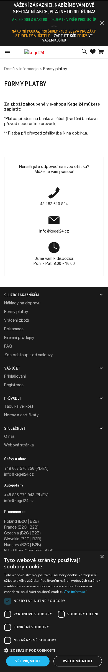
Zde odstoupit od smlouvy (28, 354)
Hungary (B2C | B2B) (22, 544)
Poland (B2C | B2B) (21, 521)
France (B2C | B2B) (21, 527)
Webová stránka (19, 445)
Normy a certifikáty (21, 414)
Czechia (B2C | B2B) (22, 533)
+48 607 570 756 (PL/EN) (26, 468)
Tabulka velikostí (19, 406)
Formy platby (16, 311)
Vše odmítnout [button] (77, 661)
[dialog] (54, 611)
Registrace (14, 384)
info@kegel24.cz (19, 474)
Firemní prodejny (19, 337)
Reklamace (14, 328)
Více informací (75, 591)
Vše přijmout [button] (27, 661)
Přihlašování (15, 376)
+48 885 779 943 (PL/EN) (26, 494)
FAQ (8, 346)
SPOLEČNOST (15, 428)
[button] (102, 23)
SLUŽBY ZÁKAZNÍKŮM (21, 295)
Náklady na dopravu (22, 302)
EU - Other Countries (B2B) (28, 550)
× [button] (102, 557)
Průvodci (12, 398)
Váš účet (12, 368)
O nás (9, 436)
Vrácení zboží (16, 320)
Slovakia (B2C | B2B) (22, 538)
